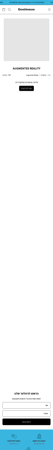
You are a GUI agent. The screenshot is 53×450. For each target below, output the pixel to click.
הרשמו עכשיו (26, 422)
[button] (9, 9)
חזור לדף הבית (26, 88)
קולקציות (43, 75)
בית (49, 75)
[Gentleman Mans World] (26, 9)
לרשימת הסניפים (39, 443)
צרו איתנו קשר (14, 443)
